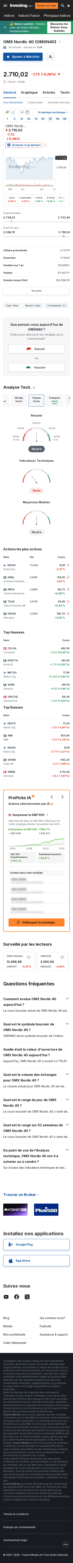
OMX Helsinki (15, 956)
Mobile (7, 1326)
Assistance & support (54, 1334)
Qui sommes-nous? (52, 1318)
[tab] (19, 401)
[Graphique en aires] (13, 112)
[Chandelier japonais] (7, 112)
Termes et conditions (16, 1514)
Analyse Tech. (17, 387)
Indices (9, 15)
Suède (37, 305)
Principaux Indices (57, 15)
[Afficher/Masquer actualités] (27, 112)
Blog (6, 1318)
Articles (49, 92)
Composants (35, 102)
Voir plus (36, 290)
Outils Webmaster (15, 1342)
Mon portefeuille (14, 1334)
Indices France (29, 15)
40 (64, 305)
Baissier (40, 349)
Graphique (29, 92)
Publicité (45, 1326)
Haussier (40, 367)
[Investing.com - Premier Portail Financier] (21, 6)
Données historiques (60, 102)
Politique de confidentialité (19, 1527)
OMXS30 (45, 956)
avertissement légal (15, 1540)
